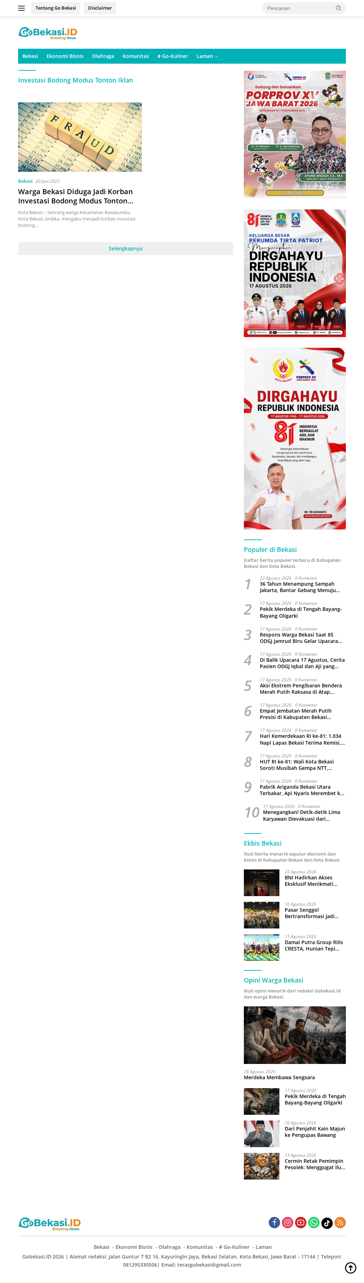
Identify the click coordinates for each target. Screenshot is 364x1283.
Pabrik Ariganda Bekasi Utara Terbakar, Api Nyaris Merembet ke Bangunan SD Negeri (301, 790)
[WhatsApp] (314, 1223)
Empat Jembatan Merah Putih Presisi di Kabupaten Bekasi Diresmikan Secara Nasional (296, 714)
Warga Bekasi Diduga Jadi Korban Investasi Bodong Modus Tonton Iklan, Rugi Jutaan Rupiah (75, 201)
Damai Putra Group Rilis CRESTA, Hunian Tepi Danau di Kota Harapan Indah (314, 945)
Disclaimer (100, 8)
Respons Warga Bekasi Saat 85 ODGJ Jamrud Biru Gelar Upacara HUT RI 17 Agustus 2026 (299, 638)
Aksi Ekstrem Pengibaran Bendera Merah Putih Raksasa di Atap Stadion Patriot (301, 688)
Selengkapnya (126, 248)
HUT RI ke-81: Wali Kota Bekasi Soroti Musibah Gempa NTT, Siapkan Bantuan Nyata (297, 764)
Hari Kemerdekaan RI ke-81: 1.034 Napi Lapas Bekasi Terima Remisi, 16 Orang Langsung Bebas (300, 739)
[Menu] (23, 8)
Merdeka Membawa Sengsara (279, 1077)
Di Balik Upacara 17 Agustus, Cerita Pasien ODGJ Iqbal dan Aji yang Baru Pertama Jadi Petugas (302, 663)
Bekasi (30, 56)
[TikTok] (327, 1223)
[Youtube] (300, 1223)
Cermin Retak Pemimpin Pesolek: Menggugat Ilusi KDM (315, 1164)
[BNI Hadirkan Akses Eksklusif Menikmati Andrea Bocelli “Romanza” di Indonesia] (261, 882)
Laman (205, 56)
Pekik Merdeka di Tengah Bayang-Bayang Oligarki (301, 612)
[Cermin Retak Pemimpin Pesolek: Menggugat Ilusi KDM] (261, 1166)
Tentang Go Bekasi (56, 8)
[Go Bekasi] (48, 31)
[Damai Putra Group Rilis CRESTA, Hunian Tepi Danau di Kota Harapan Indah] (261, 947)
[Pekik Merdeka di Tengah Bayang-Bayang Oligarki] (261, 1101)
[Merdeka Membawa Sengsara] (295, 1035)
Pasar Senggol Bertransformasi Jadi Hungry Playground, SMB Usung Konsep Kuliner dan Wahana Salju (315, 913)
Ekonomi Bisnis (65, 56)
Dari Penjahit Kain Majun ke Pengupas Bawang (315, 1131)
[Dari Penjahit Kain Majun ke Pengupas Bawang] (261, 1133)
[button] (339, 8)
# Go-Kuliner (172, 56)
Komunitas (136, 56)
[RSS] (340, 1223)
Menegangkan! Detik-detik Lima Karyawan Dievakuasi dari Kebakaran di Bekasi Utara (301, 815)
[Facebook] (274, 1223)
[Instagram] (287, 1223)
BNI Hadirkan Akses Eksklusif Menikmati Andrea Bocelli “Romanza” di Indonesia (314, 880)
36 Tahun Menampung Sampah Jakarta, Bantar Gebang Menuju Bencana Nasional (298, 587)
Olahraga (103, 56)
